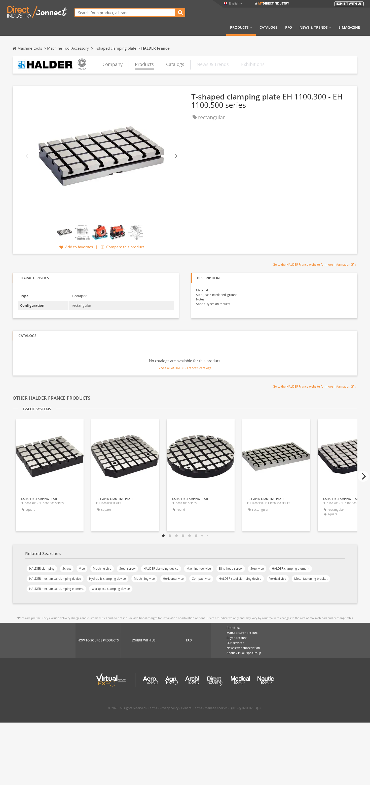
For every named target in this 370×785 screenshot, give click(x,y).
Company (112, 64)
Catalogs (269, 27)
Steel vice (257, 568)
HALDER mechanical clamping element (56, 589)
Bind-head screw (230, 568)
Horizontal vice (173, 578)
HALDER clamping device (160, 568)
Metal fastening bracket (310, 578)
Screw (66, 568)
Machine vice (102, 568)
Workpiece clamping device (111, 589)
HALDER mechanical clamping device (55, 578)
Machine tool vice (199, 568)
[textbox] (125, 12)
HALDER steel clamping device (240, 578)
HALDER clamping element (290, 568)
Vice (82, 568)
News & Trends (314, 27)
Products (239, 27)
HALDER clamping (41, 568)
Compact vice (201, 578)
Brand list (233, 628)
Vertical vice (277, 578)
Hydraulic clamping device (107, 578)
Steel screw (127, 568)
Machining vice (144, 578)
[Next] (175, 156)
